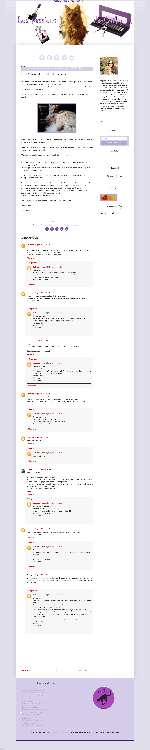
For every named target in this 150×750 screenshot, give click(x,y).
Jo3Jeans (26, 718)
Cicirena (80, 87)
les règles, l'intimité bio (30, 720)
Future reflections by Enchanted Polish (35, 726)
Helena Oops (32, 469)
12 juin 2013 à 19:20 (42, 293)
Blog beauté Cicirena (30, 707)
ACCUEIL (57, 1)
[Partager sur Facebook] (47, 229)
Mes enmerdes (75, 225)
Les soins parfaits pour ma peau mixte (35, 709)
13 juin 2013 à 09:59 (42, 529)
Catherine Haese (39, 267)
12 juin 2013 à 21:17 (42, 437)
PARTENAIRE (69, 1)
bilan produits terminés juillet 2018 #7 (35, 703)
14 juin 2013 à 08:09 (56, 503)
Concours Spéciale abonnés (51, 225)
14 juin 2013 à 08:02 (56, 313)
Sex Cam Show (27, 698)
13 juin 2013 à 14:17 (42, 575)
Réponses (33, 263)
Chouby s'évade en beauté (33, 696)
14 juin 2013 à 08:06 (56, 414)
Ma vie (66, 225)
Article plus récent (28, 670)
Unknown (30, 245)
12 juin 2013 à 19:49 (40, 341)
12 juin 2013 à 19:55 (42, 394)
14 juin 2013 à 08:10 (56, 547)
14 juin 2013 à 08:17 (56, 595)
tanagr (29, 341)
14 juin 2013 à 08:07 (56, 453)
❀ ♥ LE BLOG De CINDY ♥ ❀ (33, 690)
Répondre (30, 258)
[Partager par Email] (66, 229)
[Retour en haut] (1, 748)
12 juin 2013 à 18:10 (42, 245)
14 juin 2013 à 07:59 (56, 267)
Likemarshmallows (29, 724)
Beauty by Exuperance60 (32, 712)
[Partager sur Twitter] (62, 229)
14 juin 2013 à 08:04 (56, 363)
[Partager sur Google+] (57, 229)
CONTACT (80, 1)
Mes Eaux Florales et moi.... (32, 714)
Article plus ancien (85, 670)
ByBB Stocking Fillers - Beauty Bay (34, 692)
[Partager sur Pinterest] (52, 229)
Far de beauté (27, 701)
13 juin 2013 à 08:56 (45, 469)
